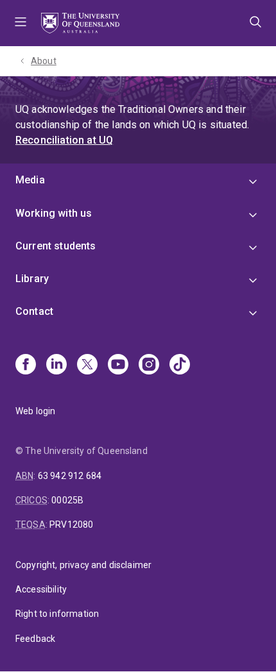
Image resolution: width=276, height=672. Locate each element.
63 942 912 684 (69, 476)
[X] (87, 365)
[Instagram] (149, 365)
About (43, 61)
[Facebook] (25, 365)
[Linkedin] (56, 365)
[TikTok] (179, 365)
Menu (20, 23)
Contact (34, 311)
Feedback (35, 639)
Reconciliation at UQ (64, 140)
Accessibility (41, 589)
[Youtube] (118, 365)
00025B (67, 500)
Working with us (53, 213)
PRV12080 (71, 524)
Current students (55, 246)
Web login (35, 411)
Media (30, 180)
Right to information (57, 614)
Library (32, 279)
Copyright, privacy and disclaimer (83, 565)
